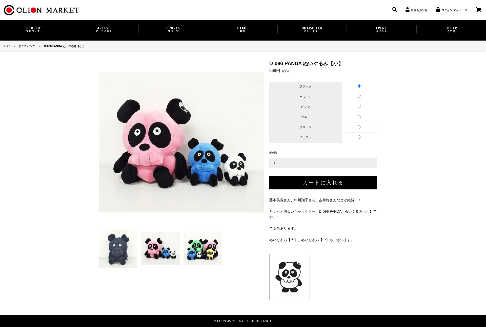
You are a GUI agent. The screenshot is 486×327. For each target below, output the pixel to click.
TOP (7, 46)
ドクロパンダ (26, 46)
